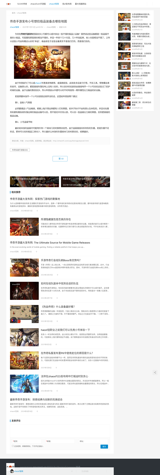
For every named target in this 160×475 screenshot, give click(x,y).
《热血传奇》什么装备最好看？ (58, 306)
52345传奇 (22, 4)
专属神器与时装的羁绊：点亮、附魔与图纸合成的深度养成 (141, 36)
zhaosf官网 (54, 4)
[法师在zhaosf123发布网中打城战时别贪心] (24, 384)
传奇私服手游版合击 (20, 150)
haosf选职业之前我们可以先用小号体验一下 (65, 329)
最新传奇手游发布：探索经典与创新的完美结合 (36, 399)
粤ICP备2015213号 (59, 467)
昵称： (16, 441)
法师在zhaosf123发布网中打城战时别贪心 (64, 376)
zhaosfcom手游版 (38, 4)
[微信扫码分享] (92, 471)
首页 (13, 13)
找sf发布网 (67, 4)
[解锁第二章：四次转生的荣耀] (124, 102)
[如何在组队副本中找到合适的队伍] (24, 291)
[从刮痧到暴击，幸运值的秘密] (124, 93)
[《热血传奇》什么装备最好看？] (24, 314)
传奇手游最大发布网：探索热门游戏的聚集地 (35, 198)
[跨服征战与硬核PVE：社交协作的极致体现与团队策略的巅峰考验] (124, 63)
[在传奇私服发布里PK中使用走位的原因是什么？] (24, 360)
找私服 (78, 467)
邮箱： (49, 441)
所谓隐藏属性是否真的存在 (56, 219)
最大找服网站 (80, 4)
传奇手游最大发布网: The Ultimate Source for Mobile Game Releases (50, 242)
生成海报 (84, 471)
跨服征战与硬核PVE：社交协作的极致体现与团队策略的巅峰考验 (141, 65)
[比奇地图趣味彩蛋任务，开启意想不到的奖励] (124, 14)
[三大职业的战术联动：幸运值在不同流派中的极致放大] (124, 24)
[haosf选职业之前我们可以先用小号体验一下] (24, 337)
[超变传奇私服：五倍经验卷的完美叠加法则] (124, 53)
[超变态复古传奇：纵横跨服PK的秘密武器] (124, 83)
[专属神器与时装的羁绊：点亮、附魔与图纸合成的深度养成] (124, 34)
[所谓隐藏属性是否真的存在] (24, 227)
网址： (82, 441)
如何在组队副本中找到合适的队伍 (59, 283)
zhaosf (38, 83)
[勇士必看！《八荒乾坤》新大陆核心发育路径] (124, 73)
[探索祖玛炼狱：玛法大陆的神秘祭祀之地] (124, 44)
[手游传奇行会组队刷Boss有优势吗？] (24, 268)
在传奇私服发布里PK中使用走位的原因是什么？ (67, 353)
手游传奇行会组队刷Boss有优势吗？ (61, 260)
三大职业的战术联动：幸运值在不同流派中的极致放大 (141, 26)
